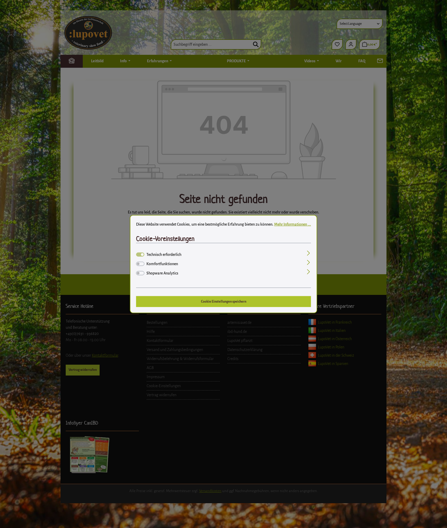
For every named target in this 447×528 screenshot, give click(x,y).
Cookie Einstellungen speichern (223, 301)
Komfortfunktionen (162, 264)
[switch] (140, 264)
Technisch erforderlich (163, 254)
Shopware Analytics (162, 273)
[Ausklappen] (308, 253)
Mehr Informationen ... (292, 224)
